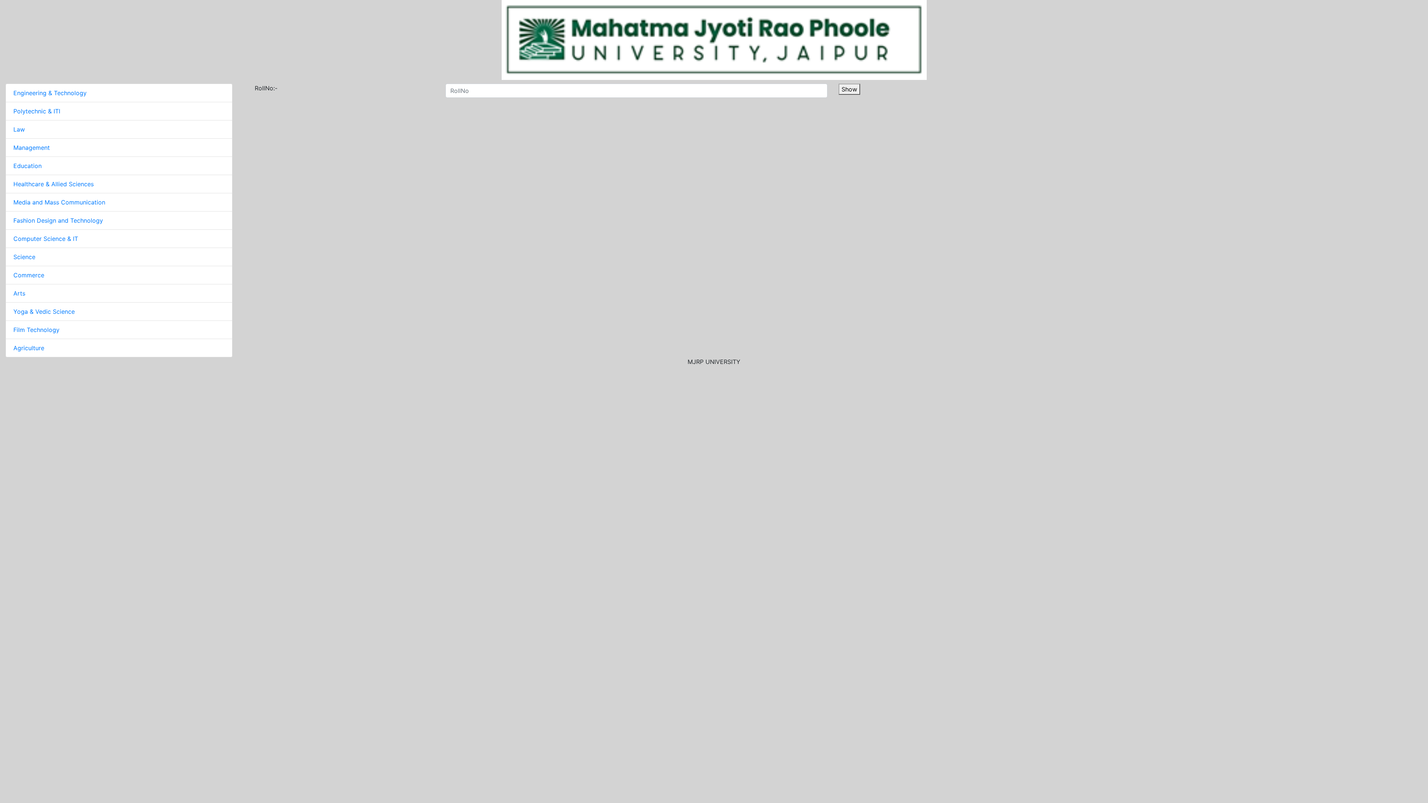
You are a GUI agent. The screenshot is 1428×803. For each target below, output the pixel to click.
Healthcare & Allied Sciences (53, 184)
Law (19, 129)
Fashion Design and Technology (58, 220)
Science (24, 257)
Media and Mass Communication (59, 202)
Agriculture (28, 348)
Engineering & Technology (50, 93)
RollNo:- (266, 88)
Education (27, 166)
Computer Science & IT (45, 238)
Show (849, 89)
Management (31, 147)
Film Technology (36, 329)
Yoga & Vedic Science (44, 311)
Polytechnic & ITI (36, 111)
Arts (19, 293)
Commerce (28, 275)
